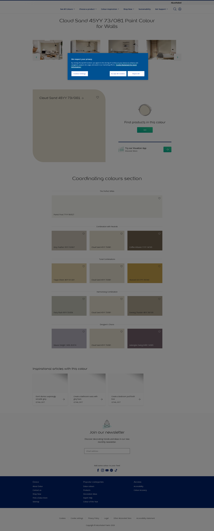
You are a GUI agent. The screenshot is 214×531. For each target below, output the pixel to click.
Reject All (136, 74)
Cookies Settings (79, 74)
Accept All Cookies (118, 74)
